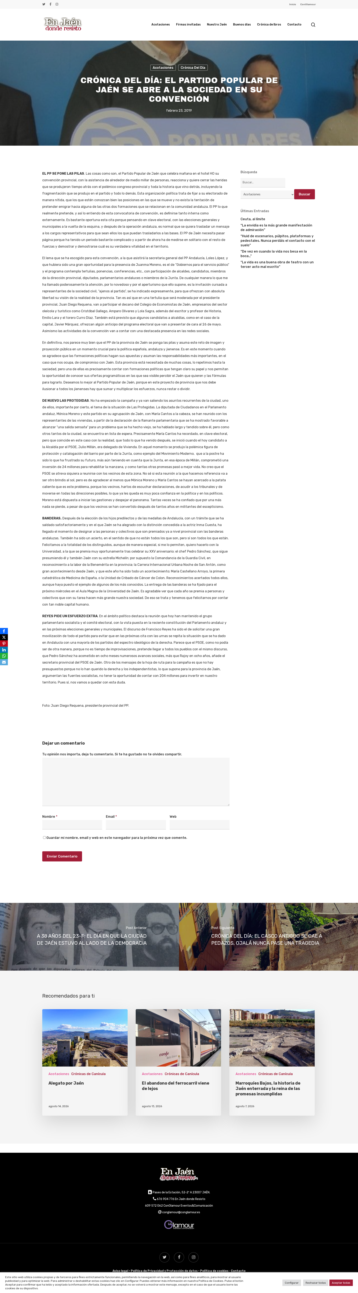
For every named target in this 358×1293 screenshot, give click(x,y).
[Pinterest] (4, 643)
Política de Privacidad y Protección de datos (164, 1271)
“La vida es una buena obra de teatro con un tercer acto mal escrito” (277, 264)
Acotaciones (163, 67)
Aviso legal (120, 1271)
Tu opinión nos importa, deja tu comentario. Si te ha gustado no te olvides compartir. (112, 754)
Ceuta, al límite (253, 219)
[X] (4, 637)
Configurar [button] (292, 1282)
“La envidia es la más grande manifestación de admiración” (276, 227)
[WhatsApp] (4, 656)
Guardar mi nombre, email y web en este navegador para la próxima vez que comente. (116, 838)
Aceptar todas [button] (341, 1282)
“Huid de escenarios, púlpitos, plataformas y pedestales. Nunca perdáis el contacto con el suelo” (278, 240)
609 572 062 (154, 1205)
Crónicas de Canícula (88, 1074)
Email (111, 817)
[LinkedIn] (4, 650)
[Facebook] (4, 631)
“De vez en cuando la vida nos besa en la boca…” (274, 253)
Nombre (49, 817)
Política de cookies (214, 1271)
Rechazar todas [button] (316, 1282)
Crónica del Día (193, 67)
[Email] (4, 662)
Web (173, 817)
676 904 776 (165, 1199)
